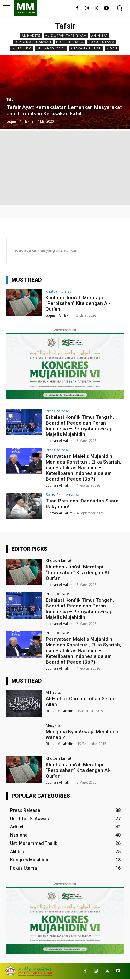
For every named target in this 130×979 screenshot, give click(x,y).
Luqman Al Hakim (58, 315)
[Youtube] (106, 8)
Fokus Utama (101, 42)
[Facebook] (77, 8)
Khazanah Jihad (86, 48)
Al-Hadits (31, 35)
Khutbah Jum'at (58, 291)
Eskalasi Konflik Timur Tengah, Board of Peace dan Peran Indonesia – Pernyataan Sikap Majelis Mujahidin (80, 425)
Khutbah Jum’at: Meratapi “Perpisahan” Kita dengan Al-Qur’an (77, 303)
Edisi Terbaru (70, 42)
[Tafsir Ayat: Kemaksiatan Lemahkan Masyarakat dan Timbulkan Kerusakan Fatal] (65, 92)
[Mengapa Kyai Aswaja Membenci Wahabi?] (24, 736)
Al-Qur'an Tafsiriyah (65, 35)
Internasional (51, 48)
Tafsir (10, 100)
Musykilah (54, 725)
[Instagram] (87, 8)
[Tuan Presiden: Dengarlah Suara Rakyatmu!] (24, 506)
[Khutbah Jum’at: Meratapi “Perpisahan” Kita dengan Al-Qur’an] (24, 302)
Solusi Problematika (62, 494)
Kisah (112, 48)
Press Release (57, 410)
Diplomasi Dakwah (33, 42)
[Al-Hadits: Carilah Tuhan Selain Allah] (24, 703)
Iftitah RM (21, 48)
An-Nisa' (99, 35)
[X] (96, 8)
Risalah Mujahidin (59, 711)
